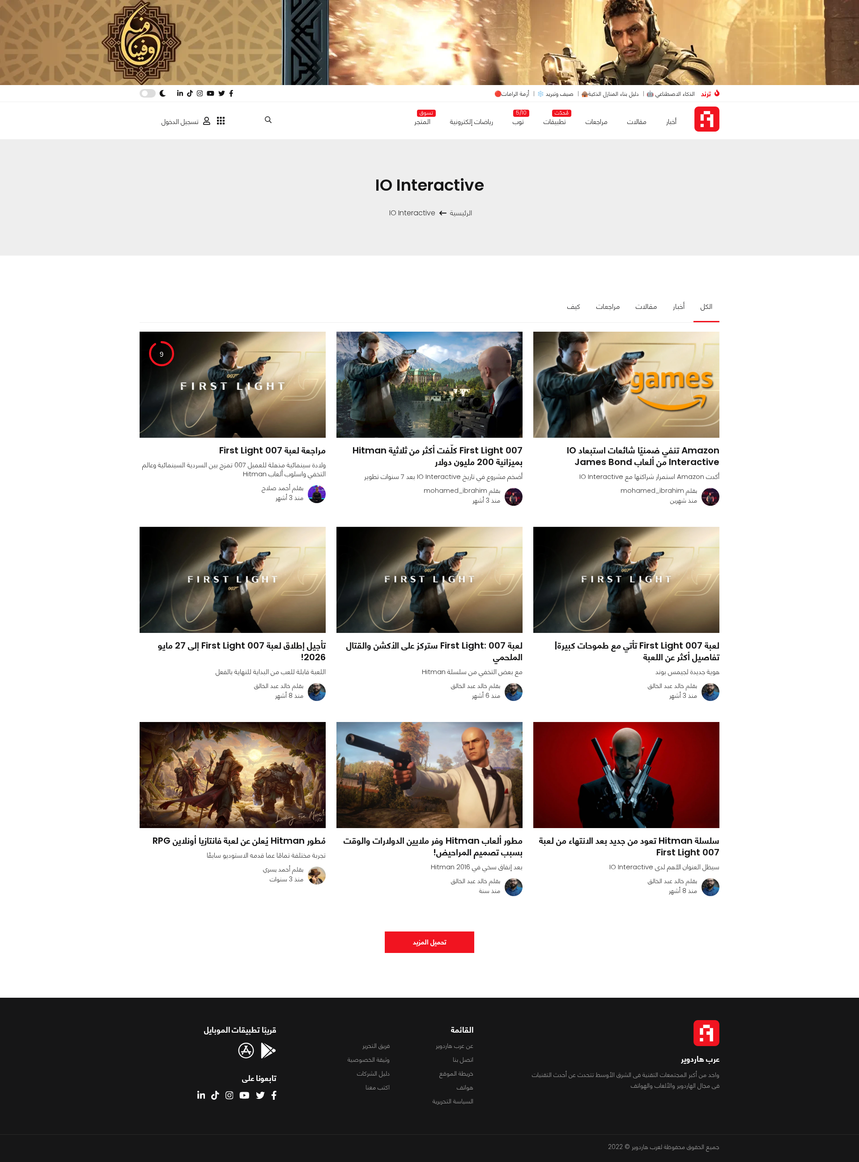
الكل (706, 306)
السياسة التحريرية (453, 1101)
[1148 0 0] (429, 775)
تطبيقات (555, 119)
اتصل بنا (463, 1059)
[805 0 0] (429, 580)
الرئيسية (461, 213)
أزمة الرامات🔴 (511, 94)
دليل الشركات (373, 1073)
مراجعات (597, 121)
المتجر (422, 119)
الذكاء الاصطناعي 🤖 (670, 94)
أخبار (671, 121)
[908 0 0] (233, 580)
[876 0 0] (626, 775)
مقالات (636, 121)
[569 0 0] (626, 580)
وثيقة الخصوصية (369, 1059)
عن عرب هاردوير (454, 1045)
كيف (573, 306)
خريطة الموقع (456, 1073)
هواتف (465, 1087)
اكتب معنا (378, 1087)
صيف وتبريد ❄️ (555, 94)
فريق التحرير (376, 1045)
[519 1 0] (626, 385)
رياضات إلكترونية (471, 121)
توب (518, 119)
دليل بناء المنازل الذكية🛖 (610, 94)
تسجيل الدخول (180, 121)
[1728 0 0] (233, 775)
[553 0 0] (429, 385)
